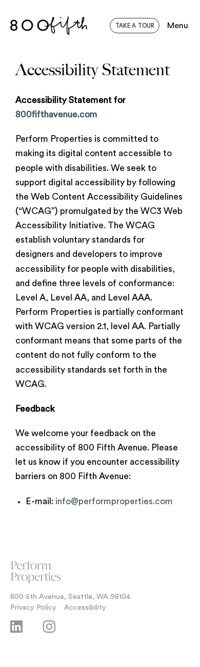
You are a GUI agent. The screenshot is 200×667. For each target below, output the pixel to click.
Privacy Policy (33, 607)
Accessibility (85, 607)
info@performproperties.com (114, 501)
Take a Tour (134, 26)
